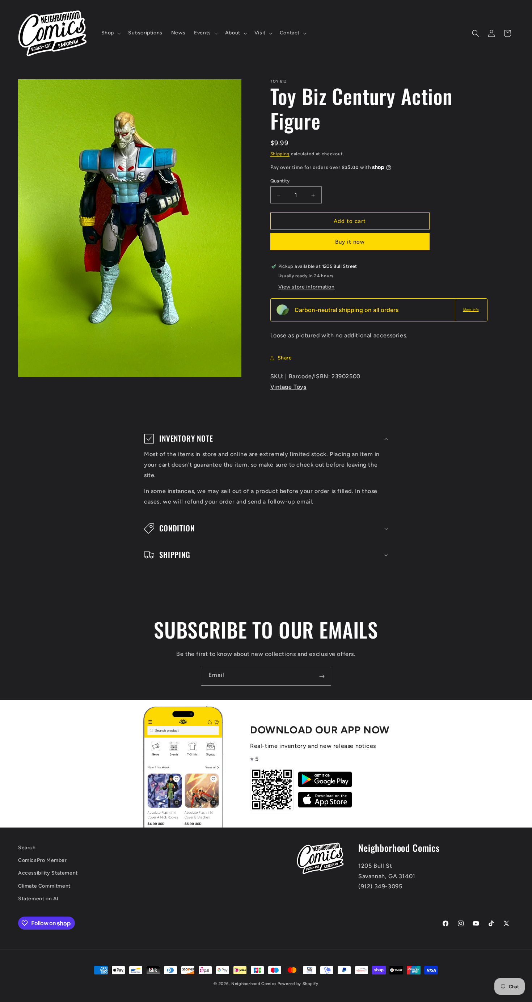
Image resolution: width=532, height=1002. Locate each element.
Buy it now (350, 242)
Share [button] (285, 358)
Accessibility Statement (48, 873)
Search (27, 848)
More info (471, 310)
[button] (110, 33)
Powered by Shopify (298, 983)
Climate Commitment (44, 886)
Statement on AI (38, 899)
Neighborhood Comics (253, 983)
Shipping (280, 153)
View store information (306, 287)
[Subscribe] (322, 676)
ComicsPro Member (42, 861)
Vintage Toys (288, 386)
